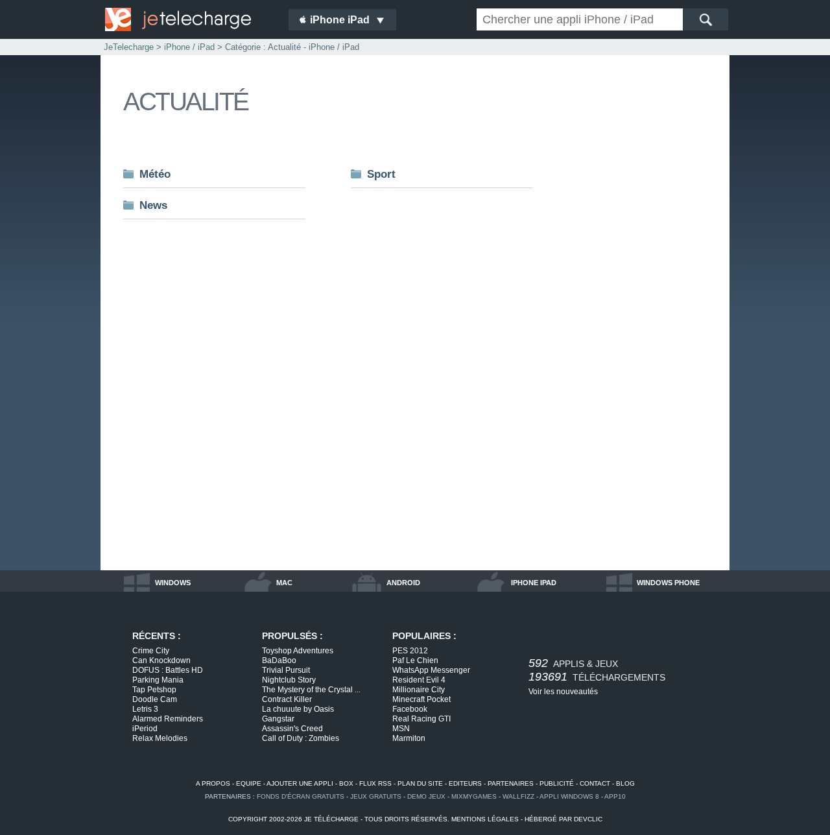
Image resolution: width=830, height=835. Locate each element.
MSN (401, 728)
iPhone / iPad (189, 47)
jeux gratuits (375, 796)
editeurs (465, 783)
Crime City (150, 650)
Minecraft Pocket (421, 699)
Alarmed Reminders (167, 718)
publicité (557, 783)
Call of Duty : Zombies (300, 738)
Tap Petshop (154, 689)
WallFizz (518, 796)
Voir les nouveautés (563, 691)
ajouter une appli (300, 783)
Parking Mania (158, 679)
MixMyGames (474, 796)
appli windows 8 (569, 796)
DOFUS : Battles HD (167, 670)
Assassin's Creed (292, 728)
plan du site (420, 783)
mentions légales (485, 819)
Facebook (409, 709)
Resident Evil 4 (418, 679)
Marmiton (408, 738)
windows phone (668, 583)
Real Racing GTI (421, 718)
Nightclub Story (289, 679)
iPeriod (145, 728)
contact (595, 783)
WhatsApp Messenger (431, 670)
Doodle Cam (154, 699)
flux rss (375, 783)
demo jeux (426, 796)
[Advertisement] (655, 359)
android (403, 583)
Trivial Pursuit (286, 670)
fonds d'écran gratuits (300, 796)
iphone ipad (533, 583)
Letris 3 (145, 709)
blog (625, 783)
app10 (615, 796)
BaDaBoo (279, 660)
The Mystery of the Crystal (311, 689)
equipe (248, 783)
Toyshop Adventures (297, 650)
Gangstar (278, 718)
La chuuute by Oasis (298, 709)
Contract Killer (287, 699)
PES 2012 (410, 650)
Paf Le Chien (415, 660)
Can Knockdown (161, 660)
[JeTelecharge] (188, 19)
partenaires (511, 783)
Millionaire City (418, 689)
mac (284, 583)
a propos (213, 783)
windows (173, 583)
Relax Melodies (159, 738)
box (346, 783)
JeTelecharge (129, 47)
